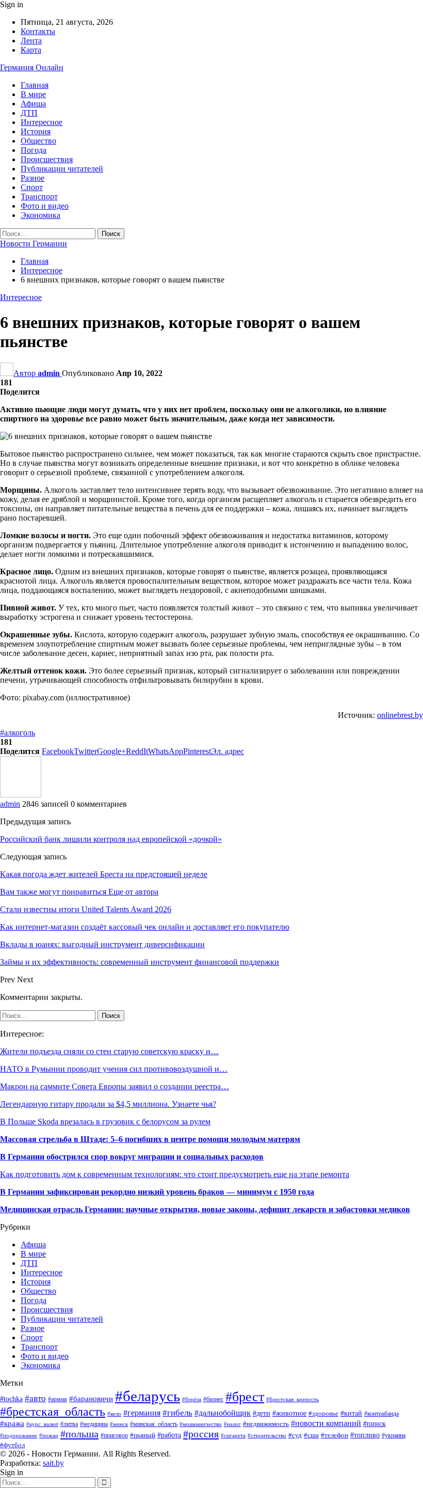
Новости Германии (33, 243)
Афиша (33, 103)
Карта (31, 49)
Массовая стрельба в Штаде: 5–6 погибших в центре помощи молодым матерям (150, 1139)
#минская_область (153, 1424)
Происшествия (47, 159)
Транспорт (39, 196)
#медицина (94, 1424)
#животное (289, 1413)
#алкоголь (17, 732)
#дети (261, 1413)
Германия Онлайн (31, 67)
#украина (393, 1435)
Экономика (40, 215)
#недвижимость (266, 1424)
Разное (32, 178)
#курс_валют (42, 1424)
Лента (31, 40)
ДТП (29, 112)
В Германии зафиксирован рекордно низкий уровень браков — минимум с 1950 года (157, 1191)
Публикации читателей (62, 168)
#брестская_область (52, 1411)
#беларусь (147, 1396)
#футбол (12, 1445)
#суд (295, 1435)
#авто (35, 1398)
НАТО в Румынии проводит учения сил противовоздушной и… (113, 1068)
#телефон (334, 1435)
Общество (38, 140)
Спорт (32, 187)
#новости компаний (326, 1423)
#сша (311, 1435)
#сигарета (233, 1435)
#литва (69, 1424)
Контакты (38, 31)
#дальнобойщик (222, 1413)
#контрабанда (381, 1414)
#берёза (191, 1399)
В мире (33, 94)
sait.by (53, 1463)
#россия (201, 1433)
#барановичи (91, 1399)
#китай (351, 1413)
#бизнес (213, 1399)
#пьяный (142, 1435)
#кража (12, 1423)
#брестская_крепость (292, 1399)
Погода (33, 150)
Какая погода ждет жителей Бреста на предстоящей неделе (103, 874)
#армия (57, 1399)
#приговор (114, 1435)
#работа (169, 1435)
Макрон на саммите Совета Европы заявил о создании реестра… (114, 1086)
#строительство (267, 1435)
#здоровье (323, 1413)
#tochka (11, 1399)
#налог (232, 1424)
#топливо (365, 1435)
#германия (141, 1413)
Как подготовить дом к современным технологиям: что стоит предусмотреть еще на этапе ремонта (174, 1174)
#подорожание (18, 1435)
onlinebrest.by (400, 715)
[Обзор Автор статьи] (20, 794)
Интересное (41, 122)
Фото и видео (45, 205)
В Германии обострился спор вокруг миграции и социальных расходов (132, 1156)
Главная (34, 85)
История (36, 131)
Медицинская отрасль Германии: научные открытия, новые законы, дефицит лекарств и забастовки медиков (205, 1209)
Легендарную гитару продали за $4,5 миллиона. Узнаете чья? (108, 1104)
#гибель (177, 1413)
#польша (79, 1433)
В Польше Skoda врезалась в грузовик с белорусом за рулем (105, 1121)
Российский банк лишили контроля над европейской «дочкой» (111, 839)
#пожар (48, 1435)
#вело (114, 1414)
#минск (119, 1424)
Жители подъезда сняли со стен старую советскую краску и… (109, 1051)
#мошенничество (201, 1424)
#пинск (374, 1424)
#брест (244, 1396)
